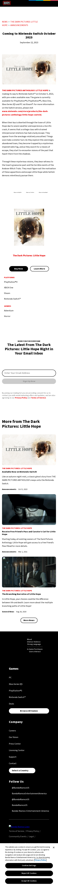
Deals (11, 703)
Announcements (19, 25)
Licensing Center (16, 750)
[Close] (54, 847)
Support (12, 756)
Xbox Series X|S (16, 684)
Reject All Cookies (29, 873)
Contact (12, 763)
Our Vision (13, 737)
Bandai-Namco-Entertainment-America (30, 810)
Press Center (15, 743)
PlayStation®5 (15, 690)
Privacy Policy (21, 398)
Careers (12, 730)
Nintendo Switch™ (17, 697)
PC (10, 677)
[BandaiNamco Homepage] (19, 826)
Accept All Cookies (28, 881)
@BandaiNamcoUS (20, 787)
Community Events (18, 836)
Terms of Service (38, 398)
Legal (31, 836)
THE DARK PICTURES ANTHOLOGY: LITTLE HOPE (25, 90)
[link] (29, 462)
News (5, 21)
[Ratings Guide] (20, 645)
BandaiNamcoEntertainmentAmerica (29, 793)
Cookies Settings (29, 865)
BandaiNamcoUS (19, 805)
